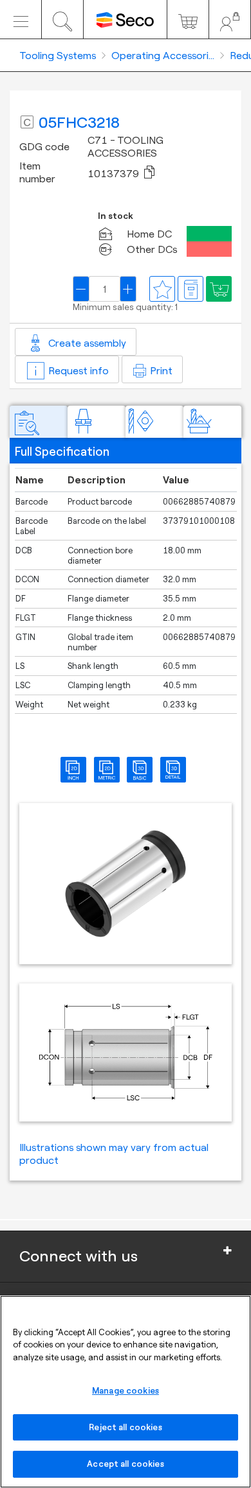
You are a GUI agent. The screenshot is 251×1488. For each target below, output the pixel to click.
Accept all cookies (125, 1463)
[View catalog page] (190, 289)
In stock (115, 216)
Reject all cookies (125, 1427)
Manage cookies (125, 1390)
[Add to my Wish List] (219, 289)
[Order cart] (188, 19)
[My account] (229, 19)
